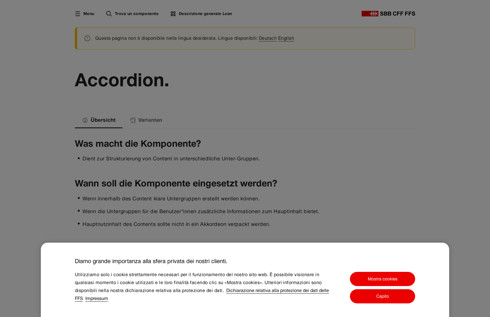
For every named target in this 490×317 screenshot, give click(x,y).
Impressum (96, 298)
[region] (245, 280)
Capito (382, 296)
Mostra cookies (383, 278)
